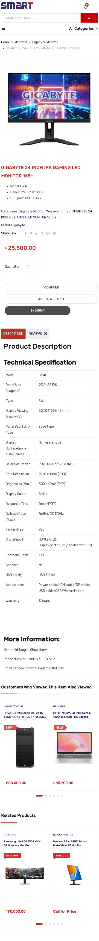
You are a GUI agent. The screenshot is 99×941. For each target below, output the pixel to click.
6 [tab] (62, 796)
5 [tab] (58, 796)
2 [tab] (46, 796)
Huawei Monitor (63, 834)
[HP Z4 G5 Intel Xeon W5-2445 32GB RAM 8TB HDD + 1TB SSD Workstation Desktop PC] (25, 747)
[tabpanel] (25, 747)
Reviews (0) (38, 334)
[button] (9, 114)
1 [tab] (39, 796)
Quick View (24, 763)
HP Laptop (59, 706)
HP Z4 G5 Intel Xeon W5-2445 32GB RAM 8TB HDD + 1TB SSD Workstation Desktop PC (24, 716)
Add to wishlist (51, 299)
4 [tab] (54, 796)
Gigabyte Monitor (45, 42)
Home (5, 42)
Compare (51, 287)
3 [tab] (50, 796)
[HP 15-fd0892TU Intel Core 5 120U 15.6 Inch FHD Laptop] (74, 747)
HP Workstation (13, 706)
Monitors (21, 42)
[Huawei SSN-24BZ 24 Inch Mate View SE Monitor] (74, 876)
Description (13, 334)
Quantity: (12, 267)
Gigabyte (18, 225)
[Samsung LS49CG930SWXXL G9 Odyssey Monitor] (25, 876)
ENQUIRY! (38, 310)
